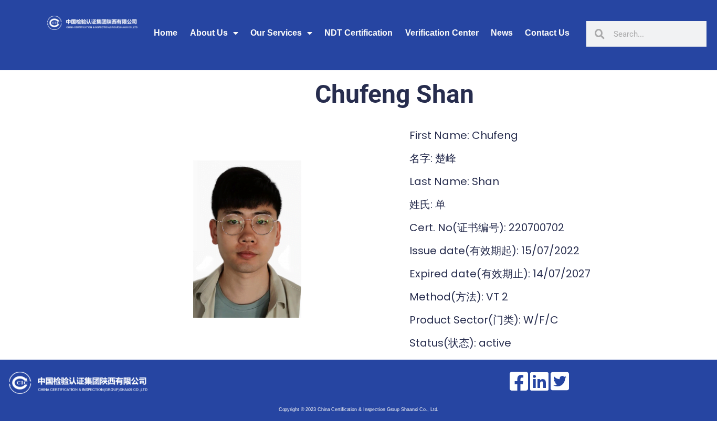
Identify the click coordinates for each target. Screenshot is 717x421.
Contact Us (547, 32)
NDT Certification (358, 32)
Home (165, 32)
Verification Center (442, 32)
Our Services (276, 32)
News (502, 32)
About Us (209, 32)
